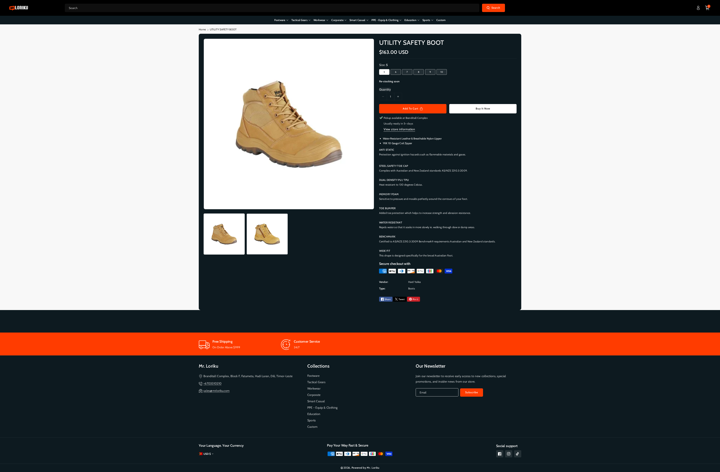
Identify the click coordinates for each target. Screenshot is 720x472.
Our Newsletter (430, 366)
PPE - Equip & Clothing (322, 407)
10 (441, 71)
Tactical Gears (316, 382)
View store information (399, 129)
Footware (313, 376)
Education (313, 414)
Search (495, 7)
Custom (312, 427)
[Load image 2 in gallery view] (267, 234)
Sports (311, 420)
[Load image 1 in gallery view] (224, 234)
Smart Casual (316, 401)
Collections (318, 366)
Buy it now (483, 108)
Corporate (314, 395)
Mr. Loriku (208, 366)
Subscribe (471, 392)
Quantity (385, 89)
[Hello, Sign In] (698, 8)
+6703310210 (212, 383)
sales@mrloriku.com (216, 391)
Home (202, 29)
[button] (707, 8)
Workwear (313, 388)
